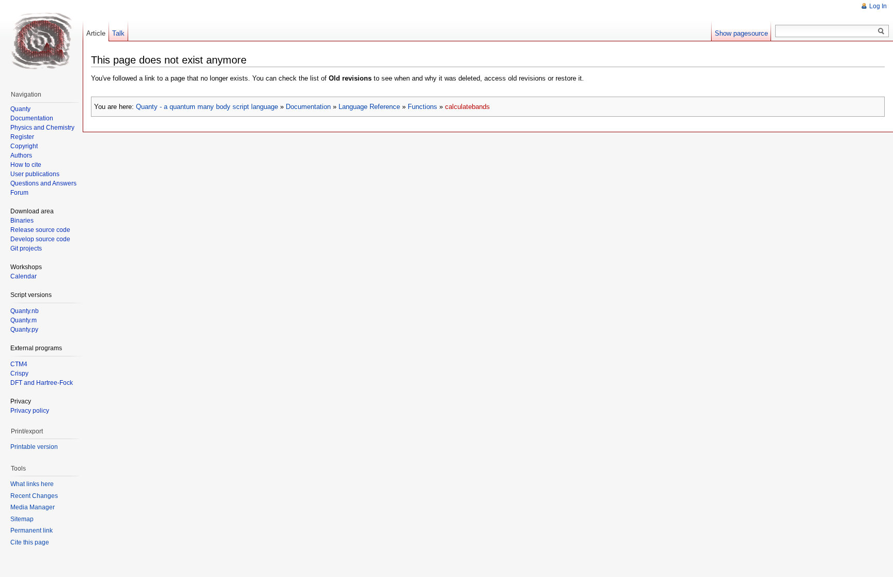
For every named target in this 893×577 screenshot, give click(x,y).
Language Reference (369, 107)
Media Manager (32, 507)
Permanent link (31, 530)
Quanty (20, 109)
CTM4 (18, 364)
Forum (19, 192)
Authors (21, 155)
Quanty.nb (24, 311)
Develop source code (40, 239)
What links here (32, 484)
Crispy (19, 373)
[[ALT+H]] (41, 41)
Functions (422, 107)
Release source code (40, 229)
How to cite (25, 164)
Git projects (26, 248)
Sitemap (22, 519)
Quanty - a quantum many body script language (207, 107)
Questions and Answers (43, 183)
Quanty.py (24, 329)
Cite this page (29, 542)
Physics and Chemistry (42, 127)
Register (22, 137)
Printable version (34, 446)
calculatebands (467, 107)
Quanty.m (23, 320)
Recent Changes (34, 496)
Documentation (308, 107)
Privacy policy (29, 410)
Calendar (23, 276)
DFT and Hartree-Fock (41, 382)
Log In (878, 6)
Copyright (24, 146)
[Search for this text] (881, 31)
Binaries (22, 220)
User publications (34, 174)
